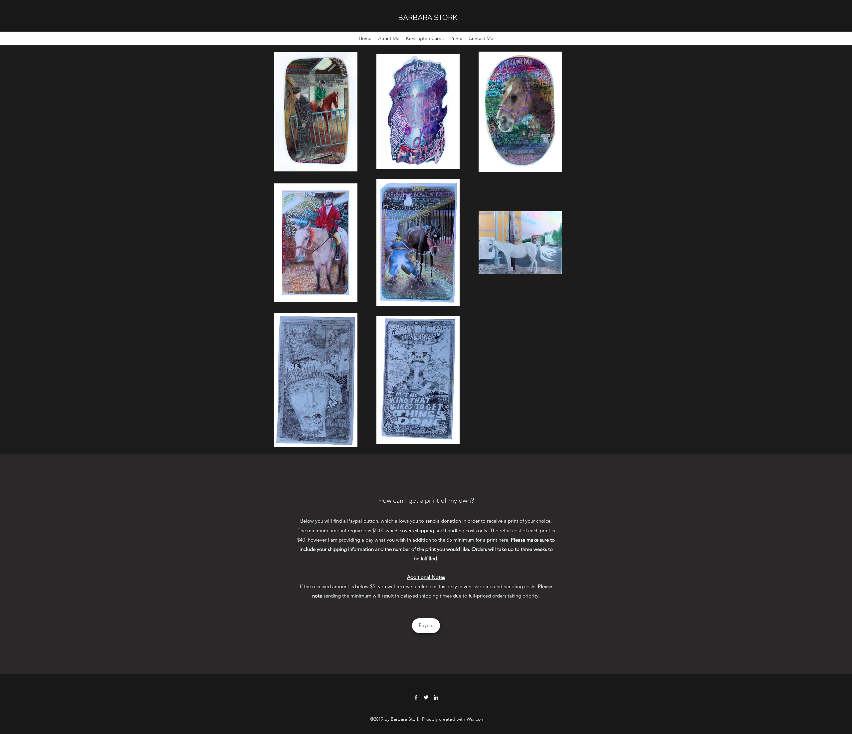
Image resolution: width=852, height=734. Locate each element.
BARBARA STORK (427, 17)
